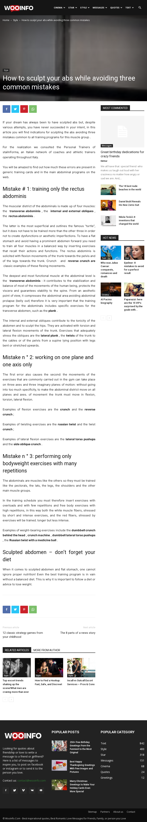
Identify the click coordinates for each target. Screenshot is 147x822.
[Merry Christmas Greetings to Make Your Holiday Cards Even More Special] (59, 784)
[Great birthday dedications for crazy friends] (122, 131)
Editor (104, 160)
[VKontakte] (32, 790)
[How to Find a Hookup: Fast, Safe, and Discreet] (49, 667)
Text (128, 7)
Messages (98, 7)
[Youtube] (41, 790)
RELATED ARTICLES (17, 650)
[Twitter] (15, 109)
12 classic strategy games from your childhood (23, 635)
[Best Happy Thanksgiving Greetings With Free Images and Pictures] (59, 765)
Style (83, 7)
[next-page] (11, 699)
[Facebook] (6, 109)
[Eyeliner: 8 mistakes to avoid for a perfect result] (134, 253)
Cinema (58, 7)
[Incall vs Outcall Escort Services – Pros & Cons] (81, 667)
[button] (139, 8)
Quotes (114, 7)
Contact (131, 811)
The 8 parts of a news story (77, 633)
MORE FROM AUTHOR (46, 650)
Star (71, 7)
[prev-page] (5, 699)
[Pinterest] (24, 109)
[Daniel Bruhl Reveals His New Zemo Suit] (108, 205)
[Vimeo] (23, 790)
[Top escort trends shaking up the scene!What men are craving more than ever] (17, 667)
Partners (105, 811)
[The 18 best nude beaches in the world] (108, 189)
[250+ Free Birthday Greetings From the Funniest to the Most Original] (59, 745)
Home (6, 20)
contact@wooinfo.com (31, 780)
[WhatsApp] (33, 109)
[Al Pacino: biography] (111, 289)
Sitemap (92, 811)
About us (118, 811)
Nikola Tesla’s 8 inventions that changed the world (129, 220)
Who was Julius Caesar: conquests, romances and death (109, 269)
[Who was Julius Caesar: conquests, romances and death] (111, 253)
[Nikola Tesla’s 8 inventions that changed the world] (108, 220)
